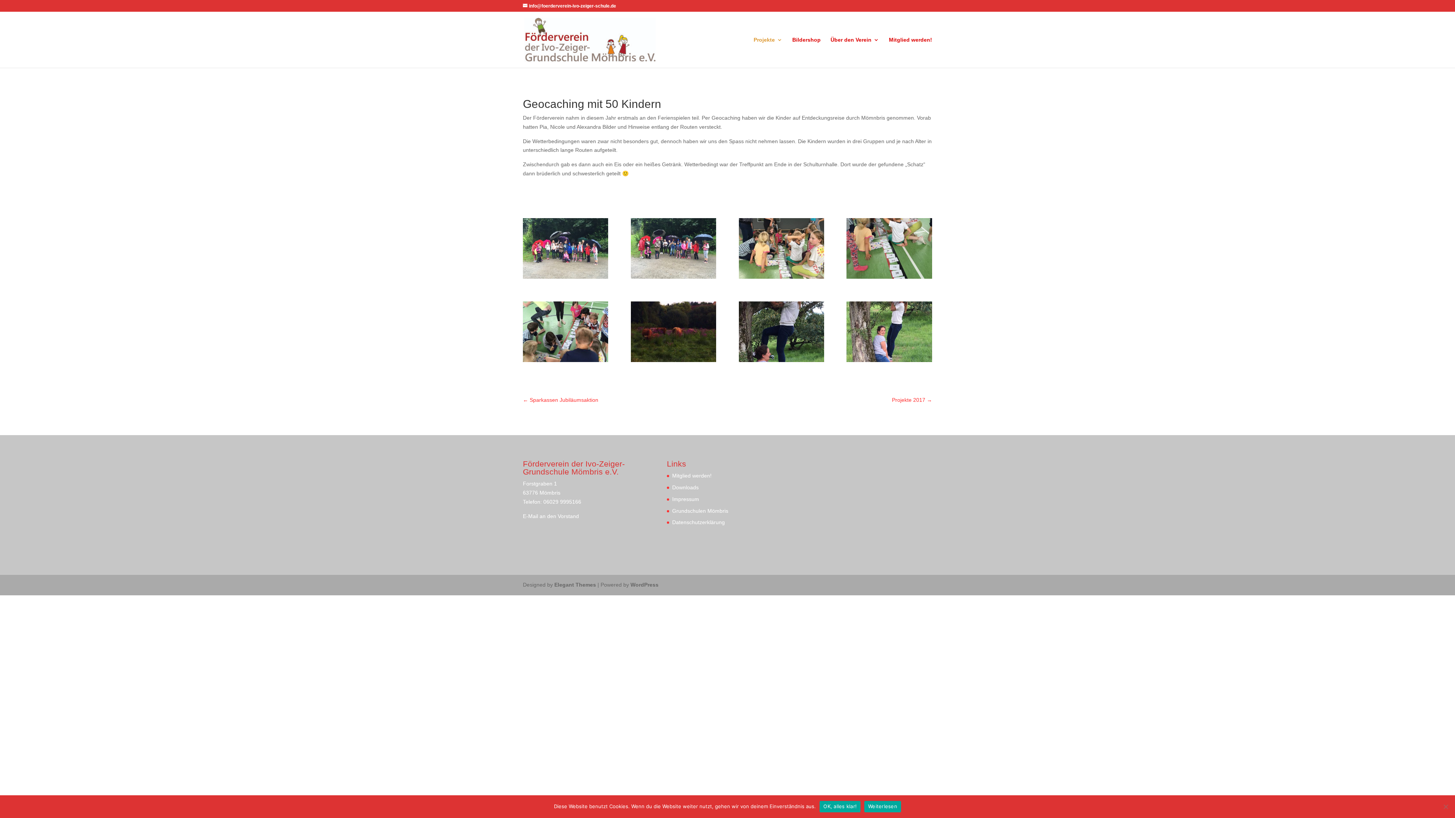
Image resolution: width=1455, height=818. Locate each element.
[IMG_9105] (889, 360)
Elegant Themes (575, 585)
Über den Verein (851, 40)
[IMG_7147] (565, 277)
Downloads (685, 487)
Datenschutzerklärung (698, 522)
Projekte (764, 40)
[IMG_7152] (781, 277)
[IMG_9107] (673, 360)
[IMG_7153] (889, 277)
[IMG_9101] (781, 360)
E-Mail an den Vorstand (551, 516)
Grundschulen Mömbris (700, 511)
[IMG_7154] (565, 360)
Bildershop (806, 40)
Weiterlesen (882, 806)
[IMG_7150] (673, 277)
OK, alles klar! (840, 806)
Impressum (685, 499)
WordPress (644, 585)
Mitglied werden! (910, 40)
